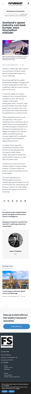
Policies (6, 373)
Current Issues (8, 367)
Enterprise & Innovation (13, 14)
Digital (6, 366)
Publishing (7, 369)
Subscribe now (16, 326)
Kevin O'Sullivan (6, 64)
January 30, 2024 (14, 64)
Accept (4, 391)
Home (5, 14)
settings (18, 388)
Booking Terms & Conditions (12, 377)
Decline (11, 391)
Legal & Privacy (8, 375)
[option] (15, 284)
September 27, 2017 (14, 296)
